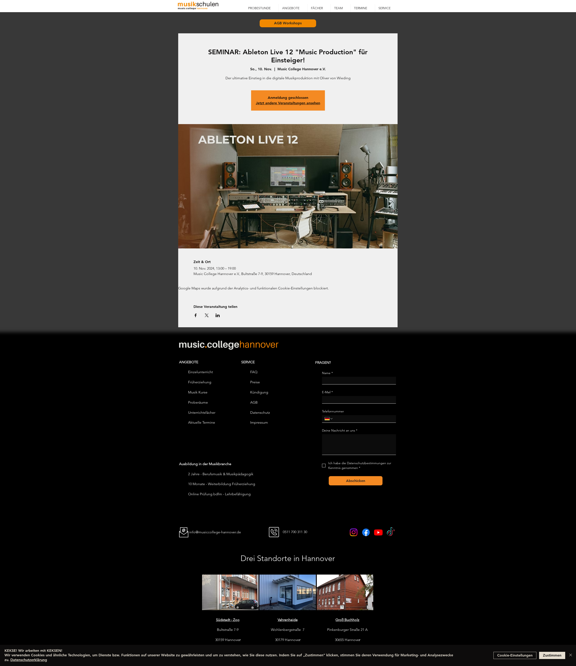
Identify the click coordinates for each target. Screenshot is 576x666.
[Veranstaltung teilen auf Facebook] (196, 315)
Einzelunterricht (200, 372)
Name (327, 373)
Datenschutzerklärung (28, 660)
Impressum (259, 422)
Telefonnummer (333, 411)
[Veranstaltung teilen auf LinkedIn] (218, 315)
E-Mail (327, 392)
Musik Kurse (197, 392)
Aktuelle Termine (201, 422)
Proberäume (198, 402)
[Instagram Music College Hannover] (354, 532)
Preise (255, 382)
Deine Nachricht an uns (339, 430)
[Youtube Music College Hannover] (378, 532)
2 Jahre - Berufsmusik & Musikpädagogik (220, 474)
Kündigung (259, 392)
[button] (293, 8)
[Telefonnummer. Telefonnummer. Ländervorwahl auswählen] (329, 419)
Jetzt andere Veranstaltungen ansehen (288, 103)
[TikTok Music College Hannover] (391, 532)
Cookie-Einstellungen (515, 655)
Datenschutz (260, 412)
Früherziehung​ (199, 382)
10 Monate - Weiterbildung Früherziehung (221, 484)
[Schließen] (570, 655)
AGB (254, 402)
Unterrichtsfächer (201, 412)
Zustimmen (552, 655)
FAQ (253, 372)
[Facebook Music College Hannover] (366, 532)
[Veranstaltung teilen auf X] (207, 315)
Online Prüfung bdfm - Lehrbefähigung (219, 494)
